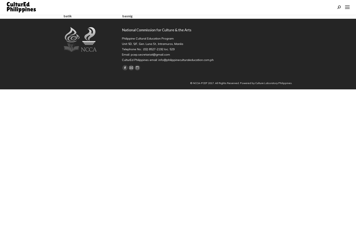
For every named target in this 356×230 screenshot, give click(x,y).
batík (68, 16)
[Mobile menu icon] (347, 7)
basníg (127, 16)
